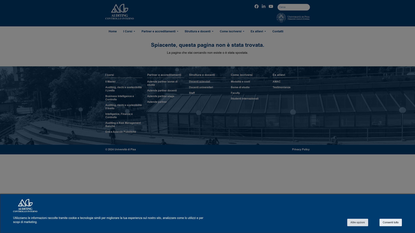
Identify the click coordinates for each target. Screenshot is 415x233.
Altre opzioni (357, 222)
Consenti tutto (391, 222)
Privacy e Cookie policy (28, 227)
